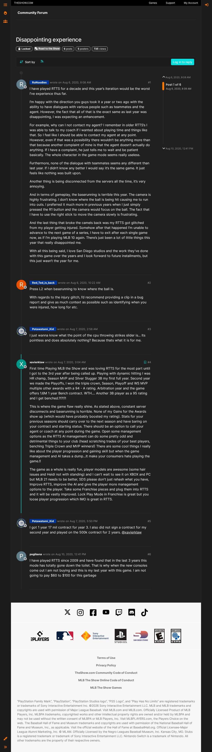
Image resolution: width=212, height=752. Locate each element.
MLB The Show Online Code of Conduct (106, 680)
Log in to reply (182, 62)
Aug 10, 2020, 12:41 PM (70, 554)
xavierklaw (37, 362)
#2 (149, 282)
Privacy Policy (106, 665)
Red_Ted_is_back (43, 282)
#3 (149, 329)
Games (153, 2)
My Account (191, 2)
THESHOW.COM (23, 2)
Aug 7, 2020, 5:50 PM (84, 521)
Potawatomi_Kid (43, 329)
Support (170, 2)
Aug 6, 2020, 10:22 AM (85, 282)
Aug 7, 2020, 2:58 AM (84, 329)
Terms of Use (106, 658)
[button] (5, 738)
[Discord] (131, 612)
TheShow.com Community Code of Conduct (106, 672)
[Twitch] (119, 612)
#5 (149, 521)
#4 (149, 362)
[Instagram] (80, 612)
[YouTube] (106, 612)
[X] (67, 612)
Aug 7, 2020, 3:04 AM (72, 362)
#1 (149, 82)
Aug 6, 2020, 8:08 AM (77, 82)
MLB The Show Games (106, 687)
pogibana (36, 554)
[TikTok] (144, 612)
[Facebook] (93, 612)
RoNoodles (39, 82)
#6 (149, 554)
